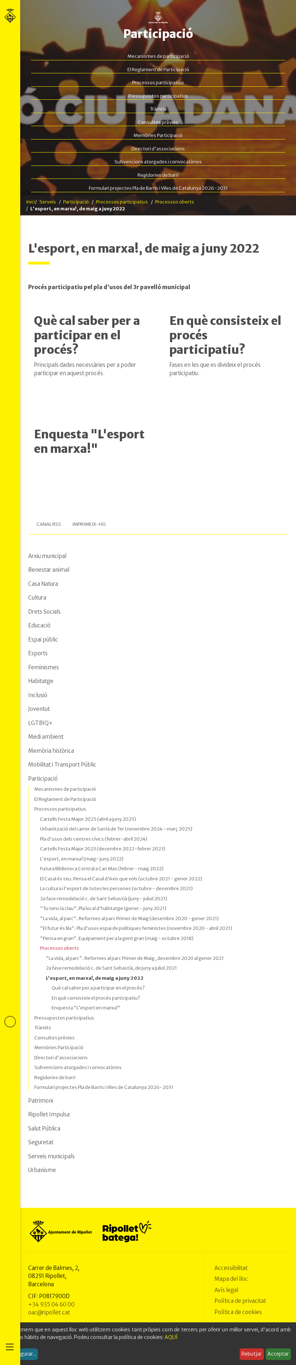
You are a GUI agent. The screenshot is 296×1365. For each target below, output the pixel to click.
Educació (39, 625)
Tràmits (158, 109)
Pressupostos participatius (158, 96)
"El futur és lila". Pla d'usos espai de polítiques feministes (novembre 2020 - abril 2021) (136, 928)
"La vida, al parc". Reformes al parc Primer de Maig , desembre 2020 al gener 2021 (135, 958)
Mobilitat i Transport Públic (62, 764)
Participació (158, 34)
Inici (30, 202)
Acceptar (278, 1354)
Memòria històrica (51, 750)
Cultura (37, 597)
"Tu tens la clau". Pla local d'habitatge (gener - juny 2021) (103, 908)
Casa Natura (43, 583)
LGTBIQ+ (40, 723)
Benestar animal (48, 569)
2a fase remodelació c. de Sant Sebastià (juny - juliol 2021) (103, 899)
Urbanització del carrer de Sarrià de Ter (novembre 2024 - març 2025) (116, 829)
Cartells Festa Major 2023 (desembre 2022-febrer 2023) (102, 849)
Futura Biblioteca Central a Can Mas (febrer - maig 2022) (102, 869)
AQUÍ (171, 1337)
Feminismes (43, 667)
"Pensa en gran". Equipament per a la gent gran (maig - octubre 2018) (116, 938)
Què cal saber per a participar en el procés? (87, 335)
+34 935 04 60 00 (51, 1304)
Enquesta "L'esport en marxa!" (89, 441)
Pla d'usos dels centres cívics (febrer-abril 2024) (93, 839)
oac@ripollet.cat (49, 1312)
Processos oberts (174, 202)
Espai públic (43, 639)
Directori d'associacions (158, 149)
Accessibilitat (231, 1268)
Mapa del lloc (231, 1278)
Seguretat (40, 1142)
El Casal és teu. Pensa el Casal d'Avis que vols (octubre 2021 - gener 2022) (121, 879)
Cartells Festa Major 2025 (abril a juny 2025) (88, 819)
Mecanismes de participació (158, 56)
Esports (38, 653)
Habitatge (40, 681)
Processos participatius (158, 83)
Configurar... (21, 1354)
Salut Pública (44, 1128)
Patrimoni (40, 1100)
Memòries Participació (158, 135)
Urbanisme (42, 1170)
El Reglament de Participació (158, 69)
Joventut (39, 708)
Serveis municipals (51, 1156)
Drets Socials (44, 611)
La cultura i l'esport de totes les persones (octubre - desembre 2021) (116, 888)
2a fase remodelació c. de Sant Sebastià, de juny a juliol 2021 (111, 968)
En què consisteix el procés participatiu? (96, 998)
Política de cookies (238, 1312)
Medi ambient (46, 736)
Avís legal (226, 1290)
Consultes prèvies (158, 122)
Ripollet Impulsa (49, 1114)
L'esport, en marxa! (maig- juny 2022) (81, 859)
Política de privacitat (240, 1300)
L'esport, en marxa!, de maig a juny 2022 (95, 978)
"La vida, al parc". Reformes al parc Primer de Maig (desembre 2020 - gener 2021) (129, 918)
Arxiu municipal (47, 556)
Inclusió (37, 695)
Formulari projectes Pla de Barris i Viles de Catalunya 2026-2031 (158, 188)
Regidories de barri (158, 175)
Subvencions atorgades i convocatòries (158, 162)
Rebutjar (251, 1354)
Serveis (47, 202)
